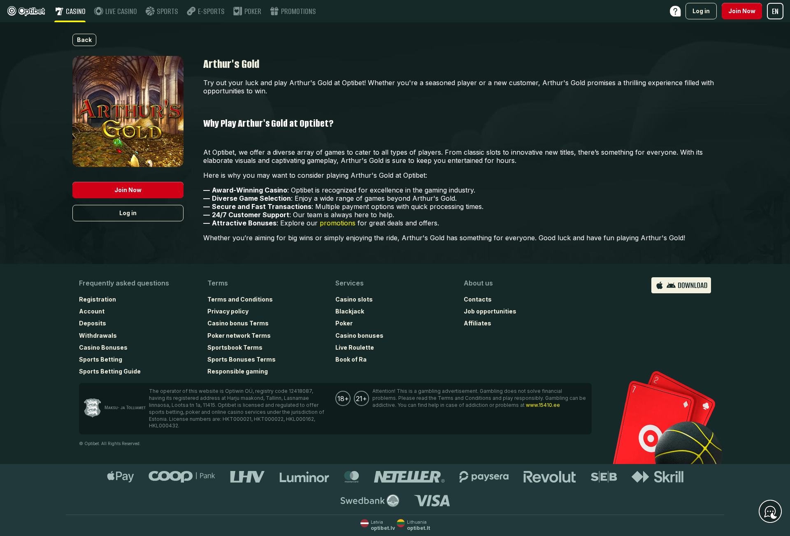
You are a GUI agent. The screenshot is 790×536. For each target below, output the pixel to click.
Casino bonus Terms (238, 323)
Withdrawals (98, 335)
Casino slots (354, 299)
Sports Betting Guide (110, 371)
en (775, 11)
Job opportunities (490, 311)
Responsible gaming (237, 371)
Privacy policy (228, 311)
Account (92, 311)
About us (478, 283)
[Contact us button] (770, 512)
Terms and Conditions (240, 299)
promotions (338, 223)
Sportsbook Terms (235, 347)
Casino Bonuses (103, 347)
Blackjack (349, 311)
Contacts (478, 299)
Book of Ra (351, 359)
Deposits (92, 323)
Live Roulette (354, 347)
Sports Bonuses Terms (241, 359)
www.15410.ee (543, 405)
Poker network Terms (239, 335)
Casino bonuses (359, 335)
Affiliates (477, 323)
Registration (97, 299)
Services (349, 283)
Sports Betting (100, 359)
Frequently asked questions (124, 283)
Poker (344, 323)
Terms (217, 283)
